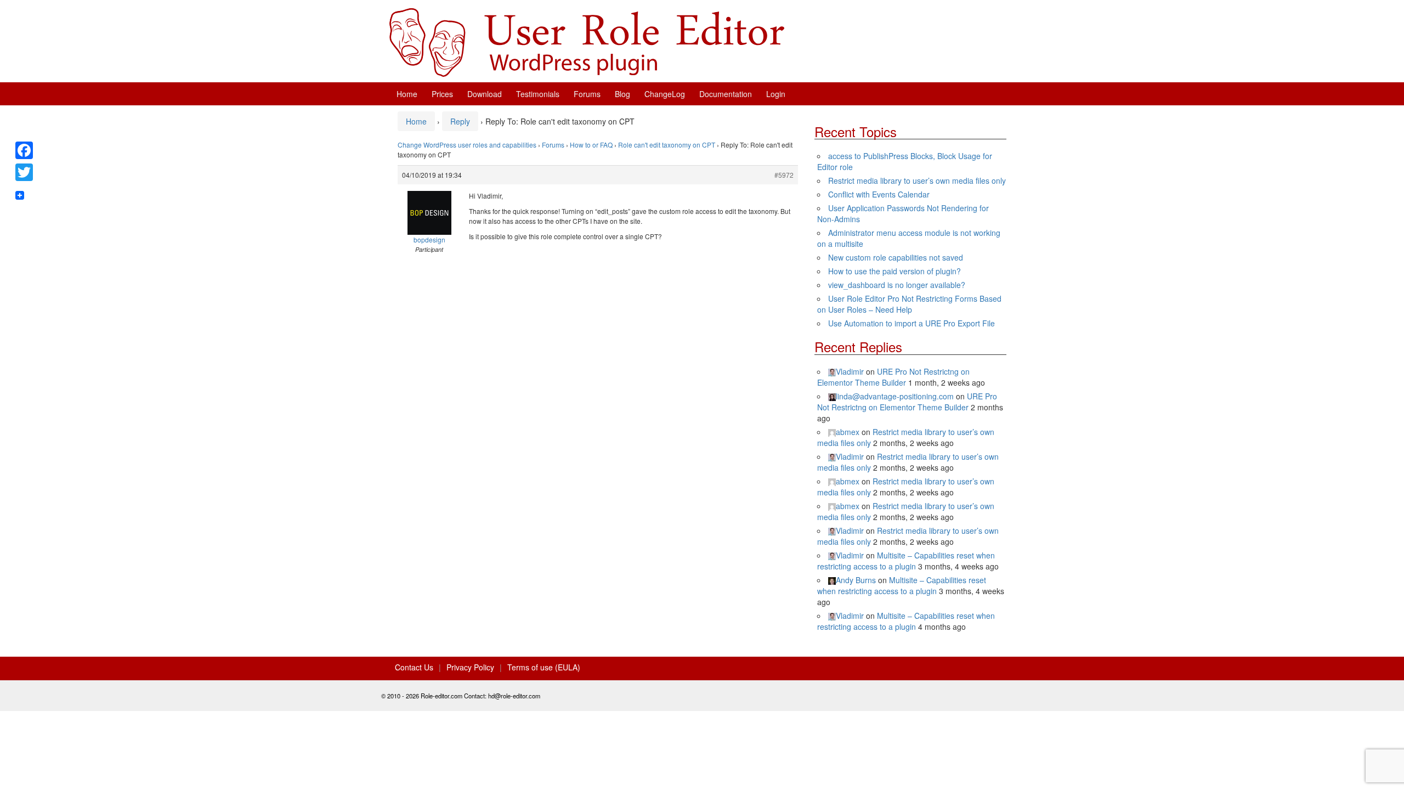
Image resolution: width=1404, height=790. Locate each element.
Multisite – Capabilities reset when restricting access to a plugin (906, 561)
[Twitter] (24, 172)
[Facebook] (24, 150)
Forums (587, 93)
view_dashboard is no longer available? (896, 284)
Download (484, 93)
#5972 (784, 174)
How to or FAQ (591, 144)
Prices (442, 93)
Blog (622, 93)
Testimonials (537, 93)
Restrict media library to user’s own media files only (917, 180)
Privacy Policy (470, 667)
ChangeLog (664, 93)
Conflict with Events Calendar (879, 194)
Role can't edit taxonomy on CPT (666, 144)
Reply (460, 121)
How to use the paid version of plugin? (894, 271)
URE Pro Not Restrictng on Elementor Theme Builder (893, 377)
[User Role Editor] (586, 41)
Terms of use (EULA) (543, 667)
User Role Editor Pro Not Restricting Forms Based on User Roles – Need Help (909, 304)
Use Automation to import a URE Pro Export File (911, 323)
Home (407, 93)
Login (775, 93)
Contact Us (414, 667)
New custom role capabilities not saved (895, 257)
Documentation (725, 93)
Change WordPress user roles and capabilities (467, 144)
